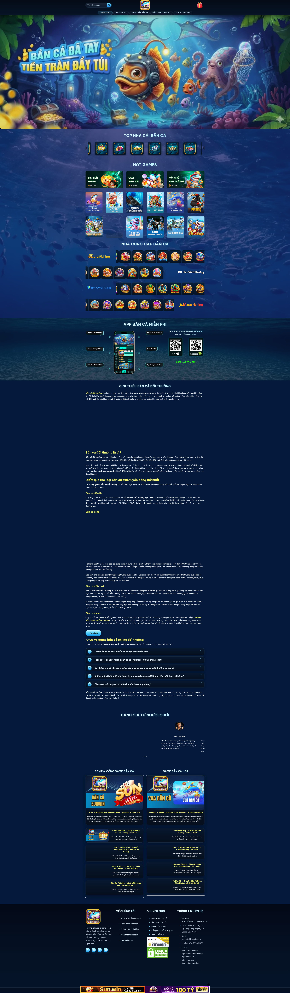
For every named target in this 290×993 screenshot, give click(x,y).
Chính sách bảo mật (129, 924)
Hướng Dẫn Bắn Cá (139, 13)
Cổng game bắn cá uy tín (162, 930)
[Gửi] (109, 5)
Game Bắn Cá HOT (183, 13)
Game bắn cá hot (158, 926)
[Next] (199, 740)
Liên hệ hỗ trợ (127, 940)
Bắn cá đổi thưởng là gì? (131, 918)
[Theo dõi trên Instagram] (94, 950)
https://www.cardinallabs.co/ (195, 921)
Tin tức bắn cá (157, 934)
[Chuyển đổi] (200, 650)
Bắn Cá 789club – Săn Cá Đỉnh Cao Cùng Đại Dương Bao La (126, 884)
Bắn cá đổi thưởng (94, 393)
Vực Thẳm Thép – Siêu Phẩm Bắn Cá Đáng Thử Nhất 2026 (187, 832)
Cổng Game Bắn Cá (160, 13)
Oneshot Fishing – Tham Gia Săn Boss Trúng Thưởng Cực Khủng (187, 865)
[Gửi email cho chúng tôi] (106, 950)
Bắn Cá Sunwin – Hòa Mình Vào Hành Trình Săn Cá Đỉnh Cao (114, 812)
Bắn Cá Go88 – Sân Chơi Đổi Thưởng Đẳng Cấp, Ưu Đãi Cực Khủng (126, 849)
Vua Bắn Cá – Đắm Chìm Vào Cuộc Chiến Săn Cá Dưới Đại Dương (176, 812)
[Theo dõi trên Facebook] (88, 950)
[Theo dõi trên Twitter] (100, 950)
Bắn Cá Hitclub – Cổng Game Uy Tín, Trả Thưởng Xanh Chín (126, 832)
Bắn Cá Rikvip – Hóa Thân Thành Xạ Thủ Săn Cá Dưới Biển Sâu (126, 867)
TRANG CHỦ (104, 13)
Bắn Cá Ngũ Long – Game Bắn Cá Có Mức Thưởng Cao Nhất (187, 848)
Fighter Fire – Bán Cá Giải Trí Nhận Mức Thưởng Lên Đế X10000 (187, 882)
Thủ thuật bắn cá (158, 922)
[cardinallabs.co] (145, 5)
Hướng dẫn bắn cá (159, 918)
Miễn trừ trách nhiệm (129, 935)
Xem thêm (94, 633)
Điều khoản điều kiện (130, 929)
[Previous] (91, 740)
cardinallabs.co (92, 928)
